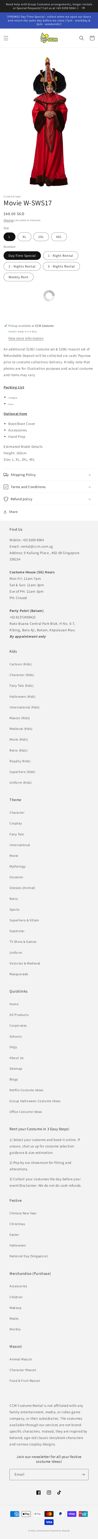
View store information (26, 338)
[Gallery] (49, 122)
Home (14, 1004)
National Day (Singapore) (29, 1256)
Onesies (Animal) (22, 888)
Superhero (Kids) (22, 772)
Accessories (18, 1286)
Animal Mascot (21, 1359)
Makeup (16, 1308)
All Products (19, 1015)
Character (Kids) (22, 675)
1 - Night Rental (60, 255)
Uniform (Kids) (21, 782)
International (20, 845)
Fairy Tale (17, 834)
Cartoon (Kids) (21, 664)
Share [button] (13, 512)
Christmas (17, 1224)
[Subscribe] (83, 1474)
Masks (14, 1318)
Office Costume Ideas (26, 1112)
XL (24, 237)
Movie (14, 855)
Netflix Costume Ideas (27, 1090)
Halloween (18, 1245)
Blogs (14, 1079)
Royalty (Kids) (20, 761)
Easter (14, 1234)
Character (17, 812)
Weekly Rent (19, 277)
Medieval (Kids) (21, 729)
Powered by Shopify (59, 1530)
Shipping (9, 220)
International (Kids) (25, 707)
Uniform (16, 952)
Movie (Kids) (19, 739)
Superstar (17, 931)
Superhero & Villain (24, 920)
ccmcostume (42, 1530)
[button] (6, 38)
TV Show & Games (23, 941)
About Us (17, 1058)
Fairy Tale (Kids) (22, 685)
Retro (14, 899)
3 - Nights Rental (61, 266)
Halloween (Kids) (23, 696)
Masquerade (19, 974)
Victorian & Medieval (25, 963)
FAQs (13, 1047)
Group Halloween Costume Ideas (35, 1101)
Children (16, 1297)
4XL (59, 237)
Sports (15, 909)
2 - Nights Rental (22, 266)
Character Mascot (23, 1370)
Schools (16, 1036)
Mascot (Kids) (20, 718)
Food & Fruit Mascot (25, 1380)
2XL (41, 237)
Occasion (16, 877)
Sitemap (16, 1068)
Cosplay (16, 823)
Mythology (17, 866)
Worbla (15, 1329)
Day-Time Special (22, 255)
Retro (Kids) (19, 750)
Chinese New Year (23, 1213)
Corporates (18, 1025)
